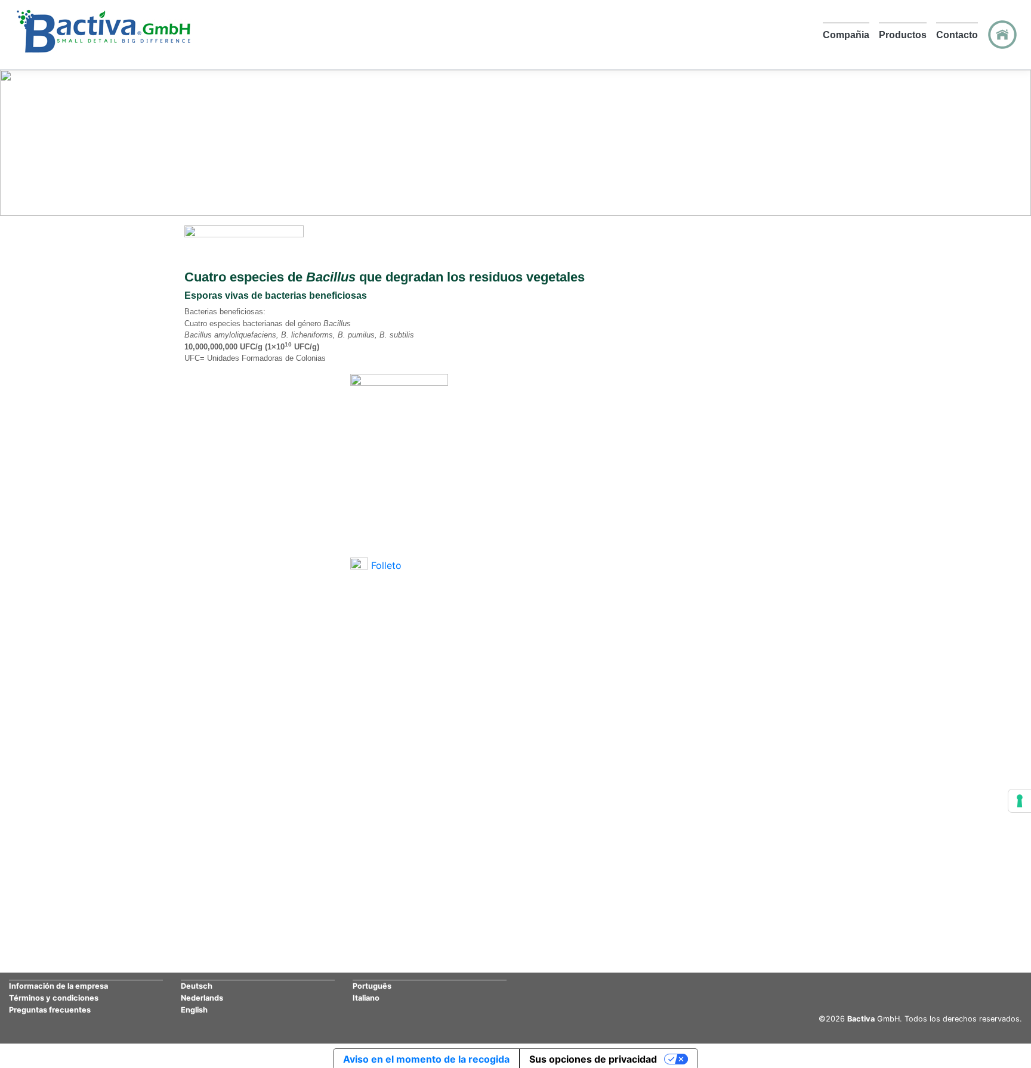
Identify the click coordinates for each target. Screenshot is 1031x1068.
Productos (903, 35)
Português (372, 986)
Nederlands (202, 997)
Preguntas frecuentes (50, 1009)
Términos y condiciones (53, 997)
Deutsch (196, 986)
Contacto (957, 35)
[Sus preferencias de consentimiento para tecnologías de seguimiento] (1019, 801)
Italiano (366, 997)
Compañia (846, 35)
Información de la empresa (58, 986)
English (194, 1009)
